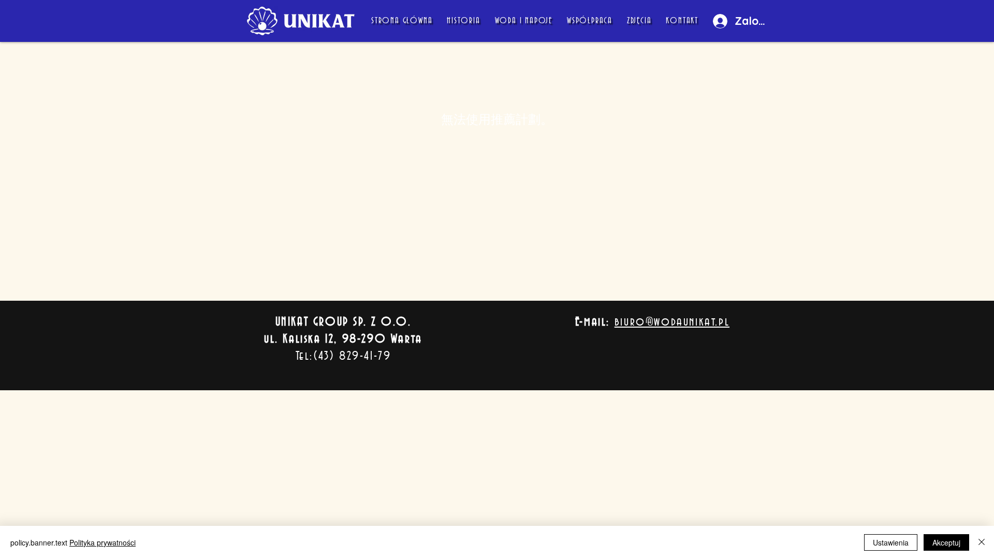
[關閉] (981, 542)
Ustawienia (891, 542)
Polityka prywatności (102, 542)
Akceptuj (946, 542)
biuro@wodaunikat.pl (672, 322)
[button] (589, 21)
